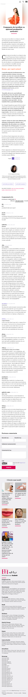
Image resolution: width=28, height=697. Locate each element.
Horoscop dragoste (6, 662)
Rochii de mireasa (17, 606)
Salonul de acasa (17, 601)
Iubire (3, 582)
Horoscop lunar (5, 665)
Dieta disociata (12, 626)
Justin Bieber (5, 592)
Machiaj (22, 598)
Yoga (20, 624)
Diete (3, 624)
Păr (2, 598)
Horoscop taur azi (6, 674)
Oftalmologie (15, 618)
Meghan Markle (5, 588)
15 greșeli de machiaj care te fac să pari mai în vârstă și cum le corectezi (7, 523)
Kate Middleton (13, 588)
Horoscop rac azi (6, 671)
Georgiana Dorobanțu (15, 174)
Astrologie (4, 664)
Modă (3, 604)
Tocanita (11, 634)
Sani (3, 600)
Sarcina (3, 615)
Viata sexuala (14, 581)
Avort (19, 618)
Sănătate (4, 613)
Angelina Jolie (18, 590)
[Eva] (4, 1)
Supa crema (21, 634)
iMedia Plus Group (15, 690)
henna (17, 188)
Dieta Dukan (11, 624)
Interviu (9, 650)
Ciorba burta (10, 636)
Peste (14, 633)
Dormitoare (9, 643)
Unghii (8, 598)
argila (3, 190)
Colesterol (10, 616)
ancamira (4, 303)
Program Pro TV (5, 594)
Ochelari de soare (15, 609)
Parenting (22, 643)
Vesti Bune (19, 651)
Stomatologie (5, 616)
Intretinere (4, 625)
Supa (3, 634)
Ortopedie (9, 619)
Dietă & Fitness (6, 622)
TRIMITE (8, 467)
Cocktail (16, 634)
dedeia (4, 319)
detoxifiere (21, 188)
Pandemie (5, 653)
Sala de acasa (10, 628)
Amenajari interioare (15, 641)
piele (12, 188)
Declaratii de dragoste (12, 583)
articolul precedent (8, 184)
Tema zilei (19, 650)
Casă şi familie (6, 640)
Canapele (4, 643)
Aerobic (9, 625)
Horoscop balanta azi (7, 683)
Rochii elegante (17, 607)
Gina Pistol (22, 591)
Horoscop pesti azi (6, 681)
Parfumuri (13, 598)
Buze (16, 600)
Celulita (19, 600)
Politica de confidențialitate (7, 693)
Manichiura (7, 600)
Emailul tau (18, 438)
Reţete (4, 631)
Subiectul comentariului (9, 444)
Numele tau (5, 438)
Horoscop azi (5, 660)
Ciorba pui (4, 636)
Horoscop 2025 (5, 659)
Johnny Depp (5, 590)
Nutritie (22, 625)
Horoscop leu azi (6, 682)
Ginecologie (21, 615)
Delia (18, 591)
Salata (19, 633)
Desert (8, 635)
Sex (11, 582)
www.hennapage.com (7, 89)
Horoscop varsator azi (7, 680)
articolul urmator (20, 184)
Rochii (5, 598)
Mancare (4, 633)
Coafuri (18, 598)
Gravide (16, 644)
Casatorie (7, 582)
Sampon (12, 600)
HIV (6, 619)
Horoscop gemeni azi (7, 672)
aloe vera (14, 190)
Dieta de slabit (5, 626)
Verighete (8, 609)
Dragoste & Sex (6, 579)
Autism (3, 645)
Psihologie (15, 615)
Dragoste (4, 581)
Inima (11, 615)
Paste (7, 633)
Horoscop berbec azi (7, 685)
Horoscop (4, 656)
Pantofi (12, 607)
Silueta (18, 626)
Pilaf (16, 635)
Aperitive (4, 635)
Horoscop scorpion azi (7, 677)
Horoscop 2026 (5, 658)
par (15, 188)
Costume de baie (6, 607)
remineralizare (8, 190)
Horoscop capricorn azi (7, 676)
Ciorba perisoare (22, 635)
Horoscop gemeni (6, 669)
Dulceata (7, 634)
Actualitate (5, 649)
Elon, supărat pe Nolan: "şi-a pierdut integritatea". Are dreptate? (20, 522)
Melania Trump (12, 592)
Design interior (16, 643)
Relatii (19, 581)
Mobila (22, 641)
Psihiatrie (14, 619)
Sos (17, 633)
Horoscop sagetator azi (7, 678)
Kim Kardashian (21, 588)
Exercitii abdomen (15, 625)
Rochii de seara (9, 606)
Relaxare (17, 624)
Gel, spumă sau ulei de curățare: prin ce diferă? (20, 495)
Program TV (19, 592)
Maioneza (12, 635)
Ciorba (11, 633)
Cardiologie (8, 618)
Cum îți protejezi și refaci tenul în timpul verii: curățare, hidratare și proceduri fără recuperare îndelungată (7, 498)
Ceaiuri (7, 615)
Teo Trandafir (11, 590)
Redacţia (24, 693)
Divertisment (5, 587)
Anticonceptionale (18, 616)
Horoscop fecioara (6, 668)
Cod (3, 461)
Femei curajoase (22, 644)
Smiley (11, 591)
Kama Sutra (15, 582)
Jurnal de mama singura (7, 644)
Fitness (6, 624)
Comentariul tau (6, 450)
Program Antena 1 (14, 594)
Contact (4, 694)
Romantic (9, 581)
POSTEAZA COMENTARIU (8, 199)
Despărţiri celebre (11, 651)
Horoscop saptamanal (7, 686)
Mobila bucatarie (6, 641)
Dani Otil (7, 591)
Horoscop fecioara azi (7, 673)
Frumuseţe (5, 597)
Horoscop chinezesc (6, 663)
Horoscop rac (5, 667)
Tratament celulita (8, 601)
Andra (14, 591)
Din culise (4, 650)
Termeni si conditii (17, 693)
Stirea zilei (13, 650)
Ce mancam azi (17, 636)
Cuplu (23, 581)
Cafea (23, 633)
